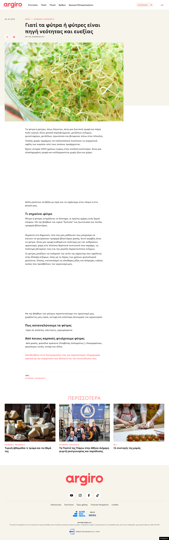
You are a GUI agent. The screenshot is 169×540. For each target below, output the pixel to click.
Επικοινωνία (56, 505)
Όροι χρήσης (82, 505)
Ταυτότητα (69, 505)
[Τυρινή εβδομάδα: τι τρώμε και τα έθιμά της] (30, 423)
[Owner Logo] (79, 513)
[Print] (14, 37)
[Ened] (92, 515)
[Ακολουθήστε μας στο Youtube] (71, 495)
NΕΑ (115, 445)
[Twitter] (21, 37)
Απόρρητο (164, 538)
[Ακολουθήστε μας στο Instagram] (80, 495)
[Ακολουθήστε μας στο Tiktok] (97, 495)
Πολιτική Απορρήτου (100, 505)
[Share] (7, 37)
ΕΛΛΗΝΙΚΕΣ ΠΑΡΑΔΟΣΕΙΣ (44, 19)
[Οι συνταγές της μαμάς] (139, 423)
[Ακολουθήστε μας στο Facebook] (89, 495)
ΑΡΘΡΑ (27, 19)
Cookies (115, 505)
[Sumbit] (151, 5)
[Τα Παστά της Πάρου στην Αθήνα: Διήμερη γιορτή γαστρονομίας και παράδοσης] (84, 423)
